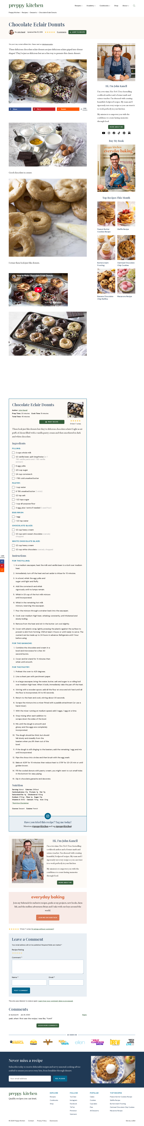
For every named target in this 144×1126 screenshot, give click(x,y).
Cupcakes (93, 1104)
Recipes (78, 6)
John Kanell (21, 32)
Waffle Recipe (123, 229)
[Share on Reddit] (2, 570)
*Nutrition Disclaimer (20, 803)
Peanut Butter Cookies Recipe (103, 230)
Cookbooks (104, 6)
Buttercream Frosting (103, 264)
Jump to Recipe (78, 32)
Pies (91, 1107)
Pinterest (73, 1111)
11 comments (61, 32)
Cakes (92, 1097)
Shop (116, 6)
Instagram (73, 1100)
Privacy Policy (42, 1121)
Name (15, 977)
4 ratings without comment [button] (42, 929)
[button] (46, 32)
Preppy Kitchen (14, 12)
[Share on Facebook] (2, 561)
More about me (65, 882)
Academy (90, 6)
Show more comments (47, 1025)
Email (52, 977)
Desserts (33, 12)
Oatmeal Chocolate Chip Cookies (126, 264)
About (124, 6)
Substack (73, 1114)
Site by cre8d (130, 1121)
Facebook (73, 1104)
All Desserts (94, 1111)
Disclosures (54, 1121)
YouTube (73, 1097)
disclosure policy (47, 44)
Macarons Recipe (124, 296)
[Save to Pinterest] (2, 566)
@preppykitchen (40, 826)
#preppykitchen (63, 826)
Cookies (93, 1100)
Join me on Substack (47, 918)
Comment (17, 957)
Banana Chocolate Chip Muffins (105, 297)
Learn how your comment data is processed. (55, 1001)
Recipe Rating (18, 949)
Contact (31, 1121)
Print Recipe (53, 422)
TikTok (72, 1107)
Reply (84, 1015)
